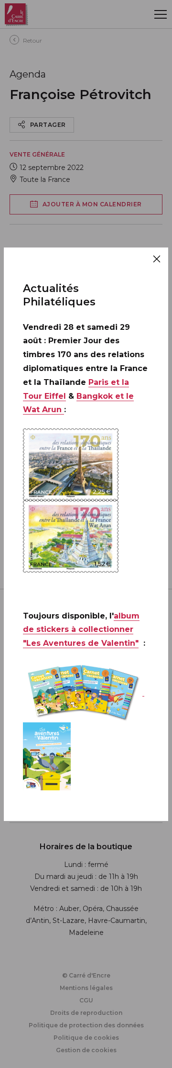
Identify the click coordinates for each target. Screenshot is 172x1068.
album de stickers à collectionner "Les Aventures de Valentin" (81, 629)
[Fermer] (156, 258)
